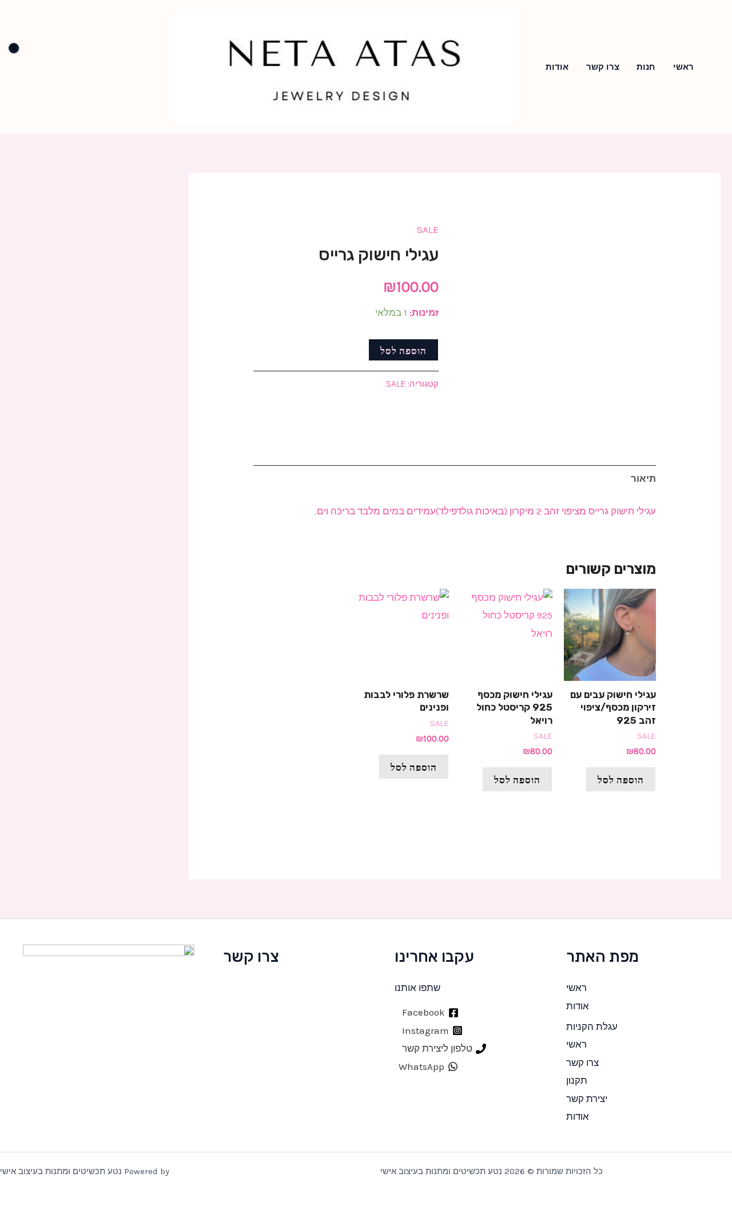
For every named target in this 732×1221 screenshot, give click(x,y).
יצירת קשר (586, 1098)
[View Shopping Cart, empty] (28, 66)
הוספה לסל (403, 350)
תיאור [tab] (643, 478)
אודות (557, 67)
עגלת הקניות (592, 1026)
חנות (645, 67)
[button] (717, 67)
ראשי (683, 67)
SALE (428, 229)
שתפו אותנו (417, 987)
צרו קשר (602, 67)
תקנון (576, 1080)
